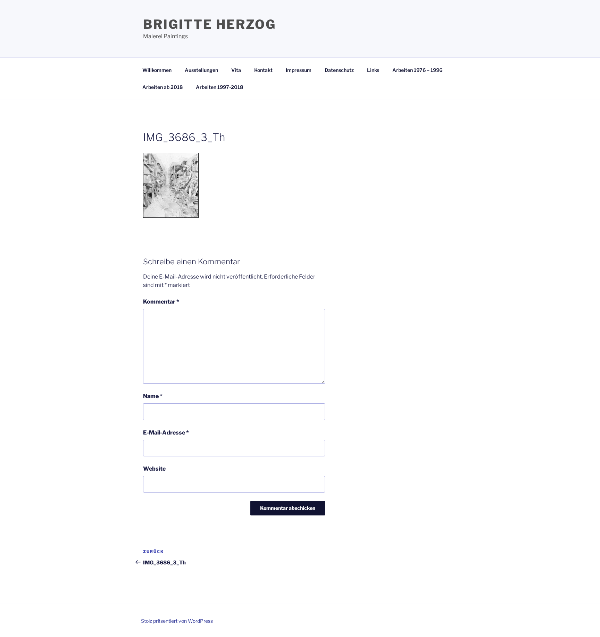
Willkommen (157, 70)
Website (154, 468)
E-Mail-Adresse (166, 432)
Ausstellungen (201, 70)
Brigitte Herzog (209, 24)
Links (373, 70)
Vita (236, 70)
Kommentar (161, 301)
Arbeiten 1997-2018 (219, 87)
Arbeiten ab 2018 (162, 87)
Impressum (298, 70)
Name (152, 396)
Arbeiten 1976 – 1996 (417, 70)
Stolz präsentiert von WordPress (177, 621)
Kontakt (263, 70)
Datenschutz (339, 70)
